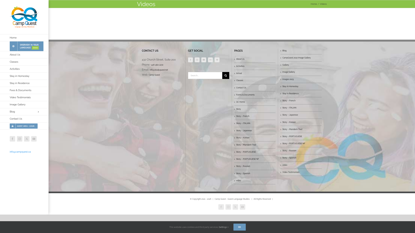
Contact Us (241, 88)
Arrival (239, 73)
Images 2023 (288, 79)
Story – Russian (243, 166)
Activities (240, 66)
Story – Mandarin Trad (246, 145)
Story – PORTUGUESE (246, 152)
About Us (240, 59)
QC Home (240, 102)
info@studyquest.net (159, 70)
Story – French (242, 116)
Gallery (285, 65)
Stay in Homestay (290, 86)
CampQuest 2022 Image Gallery (296, 58)
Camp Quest (154, 75)
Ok (239, 227)
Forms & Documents (245, 95)
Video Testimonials (290, 172)
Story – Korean (242, 138)
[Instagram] (197, 59)
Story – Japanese (244, 130)
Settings (223, 227)
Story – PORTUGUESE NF (247, 159)
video (238, 180)
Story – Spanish (243, 173)
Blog (284, 51)
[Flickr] (210, 59)
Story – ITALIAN (243, 123)
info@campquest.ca (20, 151)
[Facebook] (190, 59)
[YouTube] (203, 59)
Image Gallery (288, 72)
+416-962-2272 (157, 65)
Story (238, 109)
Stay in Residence (290, 93)
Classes (239, 80)
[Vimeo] (217, 59)
